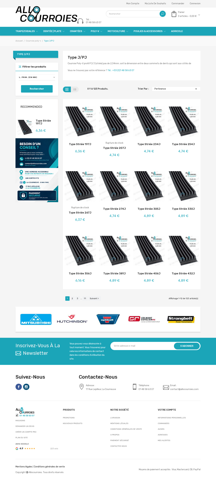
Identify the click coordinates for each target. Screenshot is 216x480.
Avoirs (161, 429)
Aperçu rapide (88, 122)
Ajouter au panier (71, 122)
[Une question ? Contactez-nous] (36, 170)
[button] (37, 77)
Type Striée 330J (183, 208)
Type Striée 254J (183, 144)
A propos (114, 435)
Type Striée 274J (114, 208)
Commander (178, 3)
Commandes (163, 423)
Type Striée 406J (148, 273)
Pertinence (176, 89)
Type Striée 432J (183, 273)
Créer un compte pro (25, 432)
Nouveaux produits (72, 423)
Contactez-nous (118, 446)
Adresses (163, 435)
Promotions (69, 418)
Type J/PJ (23, 54)
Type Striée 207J (114, 147)
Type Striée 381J (114, 273)
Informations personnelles (172, 418)
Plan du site (21, 437)
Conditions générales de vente (126, 429)
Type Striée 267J (80, 212)
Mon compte (132, 3)
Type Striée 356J (80, 273)
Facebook (18, 387)
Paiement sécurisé (119, 440)
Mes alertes (164, 440)
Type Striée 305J (149, 208)
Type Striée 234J (148, 144)
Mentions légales (119, 423)
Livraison (115, 418)
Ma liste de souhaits (155, 3)
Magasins (20, 420)
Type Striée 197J (43, 122)
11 (85, 298)
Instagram (26, 387)
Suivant (94, 298)
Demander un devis (24, 426)
